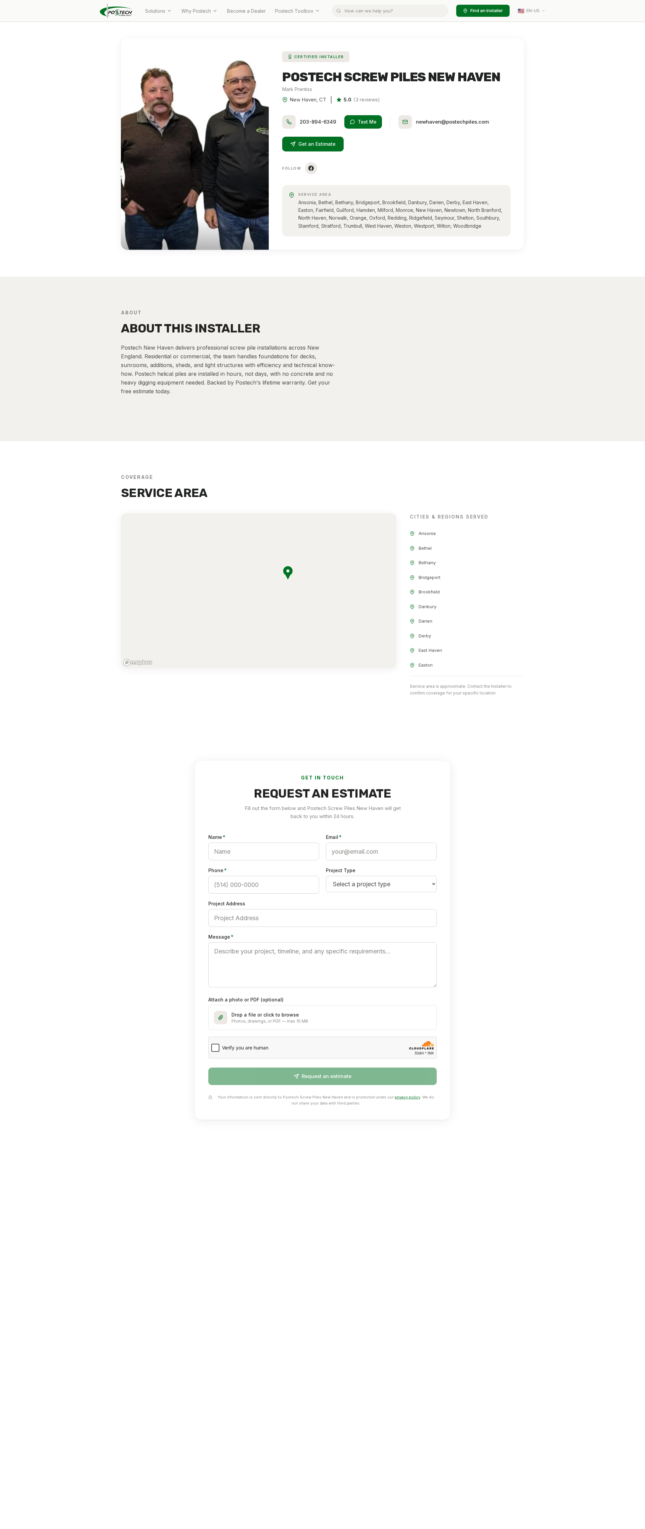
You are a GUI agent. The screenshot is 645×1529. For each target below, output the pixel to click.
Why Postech (196, 11)
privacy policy (407, 1097)
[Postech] (116, 10)
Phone (217, 870)
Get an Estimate (317, 144)
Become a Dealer (246, 11)
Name (216, 837)
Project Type (340, 870)
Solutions (155, 11)
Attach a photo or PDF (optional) (246, 999)
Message (220, 937)
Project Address (226, 903)
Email (334, 837)
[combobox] (390, 11)
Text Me (367, 122)
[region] (258, 590)
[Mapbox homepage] (138, 662)
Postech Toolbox (294, 11)
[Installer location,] (288, 573)
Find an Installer (486, 10)
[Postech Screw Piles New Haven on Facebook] (311, 168)
